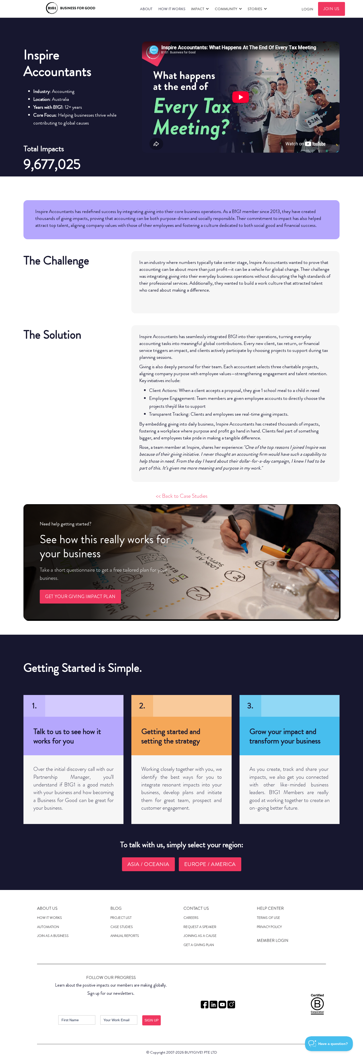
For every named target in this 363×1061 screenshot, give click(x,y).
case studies (121, 926)
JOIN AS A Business (53, 935)
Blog (115, 908)
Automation (48, 926)
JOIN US (331, 9)
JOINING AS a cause (200, 935)
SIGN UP (151, 1020)
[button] (199, 8)
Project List (121, 917)
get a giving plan (198, 944)
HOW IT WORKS (171, 9)
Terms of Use (268, 917)
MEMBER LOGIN (272, 940)
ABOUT (146, 9)
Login (307, 9)
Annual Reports (124, 935)
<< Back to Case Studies (181, 496)
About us (47, 908)
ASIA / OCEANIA (148, 864)
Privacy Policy (269, 926)
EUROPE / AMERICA (210, 864)
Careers (191, 917)
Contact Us (196, 908)
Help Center (270, 908)
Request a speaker (199, 926)
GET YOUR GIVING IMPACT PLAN (80, 596)
